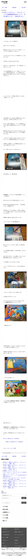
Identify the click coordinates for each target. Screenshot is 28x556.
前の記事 (23, 7)
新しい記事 (4, 7)
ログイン (3, 543)
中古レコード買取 (5, 537)
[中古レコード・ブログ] (4, 2)
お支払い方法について (6, 531)
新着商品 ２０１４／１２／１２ (10, 470)
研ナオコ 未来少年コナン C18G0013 (11, 438)
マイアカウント (4, 540)
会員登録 (16, 540)
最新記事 (14, 7)
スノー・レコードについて (19, 534)
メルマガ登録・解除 (5, 534)
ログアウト (16, 543)
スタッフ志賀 (13, 448)
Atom (5, 492)
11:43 (9, 452)
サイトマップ (17, 537)
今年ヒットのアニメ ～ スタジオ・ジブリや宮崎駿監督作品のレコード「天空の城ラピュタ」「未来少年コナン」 (14, 14)
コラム (8, 448)
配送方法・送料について (19, 531)
